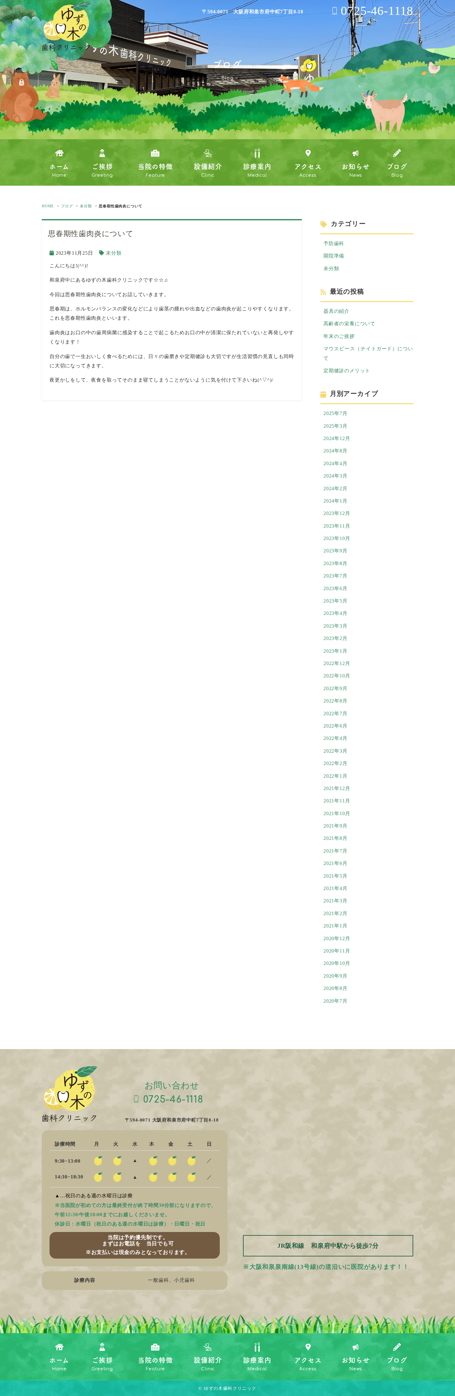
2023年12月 (336, 513)
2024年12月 (336, 438)
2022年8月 (335, 700)
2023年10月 (336, 538)
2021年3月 (335, 900)
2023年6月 (335, 588)
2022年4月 (335, 738)
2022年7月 (335, 713)
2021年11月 (336, 800)
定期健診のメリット (346, 370)
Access (308, 170)
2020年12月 (336, 938)
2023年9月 (335, 550)
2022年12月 (336, 663)
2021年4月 (335, 888)
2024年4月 (335, 463)
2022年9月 (335, 688)
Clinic (208, 170)
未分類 (86, 206)
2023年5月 (335, 600)
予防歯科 (333, 243)
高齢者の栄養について (349, 323)
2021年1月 (335, 925)
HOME (48, 206)
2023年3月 (335, 626)
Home (59, 170)
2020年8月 (335, 988)
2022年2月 (335, 763)
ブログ (67, 206)
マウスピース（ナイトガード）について (368, 353)
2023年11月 (336, 526)
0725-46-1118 (377, 11)
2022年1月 (335, 776)
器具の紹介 (336, 311)
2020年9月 (335, 976)
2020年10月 (336, 963)
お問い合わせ (173, 1093)
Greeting (102, 170)
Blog (397, 170)
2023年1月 (335, 651)
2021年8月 (335, 838)
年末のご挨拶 (339, 336)
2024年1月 (335, 501)
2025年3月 (335, 426)
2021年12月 (336, 788)
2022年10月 (336, 675)
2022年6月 (335, 725)
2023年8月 (335, 563)
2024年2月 (335, 488)
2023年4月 (335, 613)
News (355, 170)
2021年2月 (335, 913)
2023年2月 (335, 638)
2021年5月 (335, 876)
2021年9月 (335, 825)
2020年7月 (335, 1001)
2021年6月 (335, 863)
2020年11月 (336, 950)
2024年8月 (335, 450)
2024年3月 (335, 475)
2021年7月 (335, 851)
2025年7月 (335, 413)
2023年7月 (335, 575)
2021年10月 (336, 813)
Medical (257, 170)
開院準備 (333, 255)
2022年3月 (335, 751)
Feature (155, 170)
